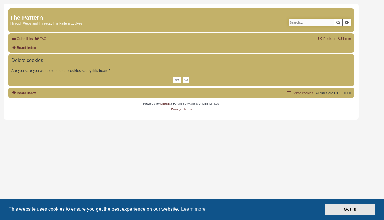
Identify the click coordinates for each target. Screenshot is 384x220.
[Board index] (13, 11)
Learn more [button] (193, 209)
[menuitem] (40, 38)
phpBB (165, 103)
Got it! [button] (350, 209)
